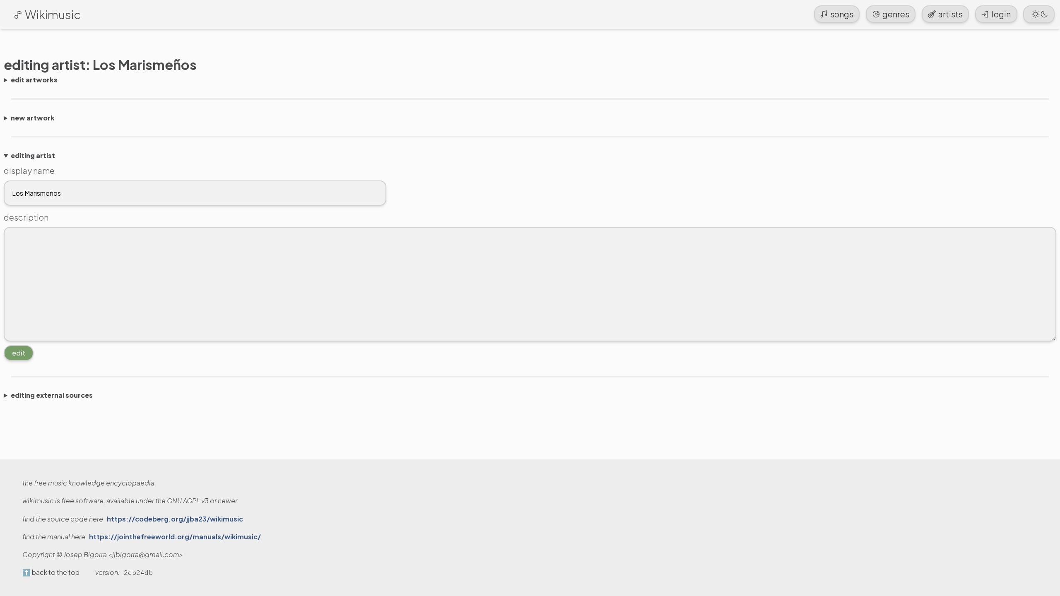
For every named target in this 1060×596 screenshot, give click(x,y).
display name (29, 170)
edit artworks (34, 80)
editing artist (33, 155)
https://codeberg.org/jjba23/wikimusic (175, 519)
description (26, 217)
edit (18, 352)
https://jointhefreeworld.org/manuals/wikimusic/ (175, 537)
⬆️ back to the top (51, 572)
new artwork (33, 118)
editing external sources (52, 395)
